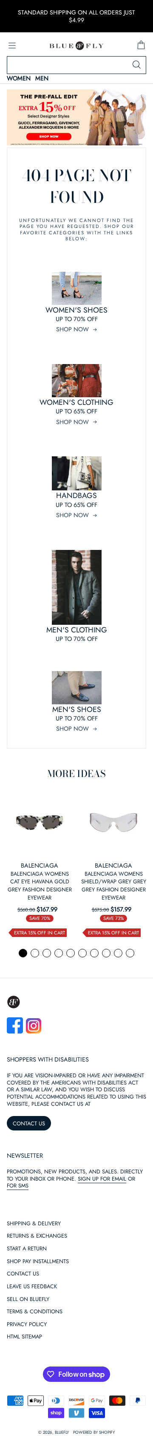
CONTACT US (29, 1123)
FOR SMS (17, 1186)
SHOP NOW (72, 329)
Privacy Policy (27, 1324)
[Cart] (141, 45)
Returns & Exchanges (37, 1236)
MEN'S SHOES (76, 709)
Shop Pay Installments (38, 1261)
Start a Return (27, 1249)
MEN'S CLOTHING (76, 629)
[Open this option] (39, 822)
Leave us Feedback (32, 1286)
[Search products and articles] (136, 65)
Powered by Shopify (94, 1432)
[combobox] (76, 65)
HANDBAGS (76, 495)
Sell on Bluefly (28, 1299)
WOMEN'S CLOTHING (76, 402)
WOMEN (19, 78)
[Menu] (12, 45)
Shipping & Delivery (34, 1223)
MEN (41, 78)
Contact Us (23, 1274)
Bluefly (62, 1432)
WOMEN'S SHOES (76, 310)
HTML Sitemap (24, 1337)
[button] (23, 953)
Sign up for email (102, 1179)
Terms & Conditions (34, 1311)
